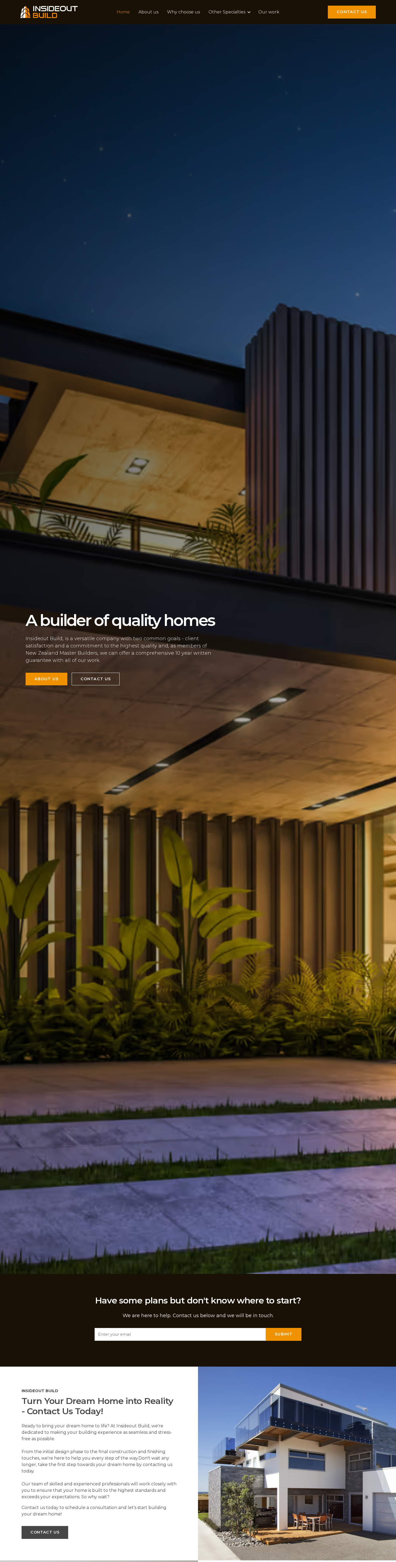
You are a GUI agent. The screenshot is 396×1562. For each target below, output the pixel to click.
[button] (229, 12)
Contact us (352, 11)
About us (148, 12)
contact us (96, 678)
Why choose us (183, 12)
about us (46, 678)
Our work (268, 12)
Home (123, 12)
